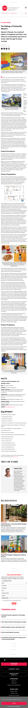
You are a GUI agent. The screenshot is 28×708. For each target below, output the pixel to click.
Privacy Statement (16, 706)
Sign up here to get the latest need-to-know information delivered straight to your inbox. (12, 577)
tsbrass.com (15, 456)
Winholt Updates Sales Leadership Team (13, 627)
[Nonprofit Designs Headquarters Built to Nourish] (14, 544)
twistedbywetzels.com (10, 407)
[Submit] (25, 13)
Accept (14, 703)
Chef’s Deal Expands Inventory (10, 632)
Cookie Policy (9, 706)
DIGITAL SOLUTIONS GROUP (14, 685)
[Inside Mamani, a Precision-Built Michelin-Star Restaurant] (14, 513)
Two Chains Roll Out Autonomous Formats (13, 622)
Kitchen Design (6, 22)
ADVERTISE (14, 683)
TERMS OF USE (14, 693)
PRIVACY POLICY (14, 691)
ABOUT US (14, 681)
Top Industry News (7, 580)
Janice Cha (3, 44)
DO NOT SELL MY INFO (14, 695)
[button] (14, 664)
